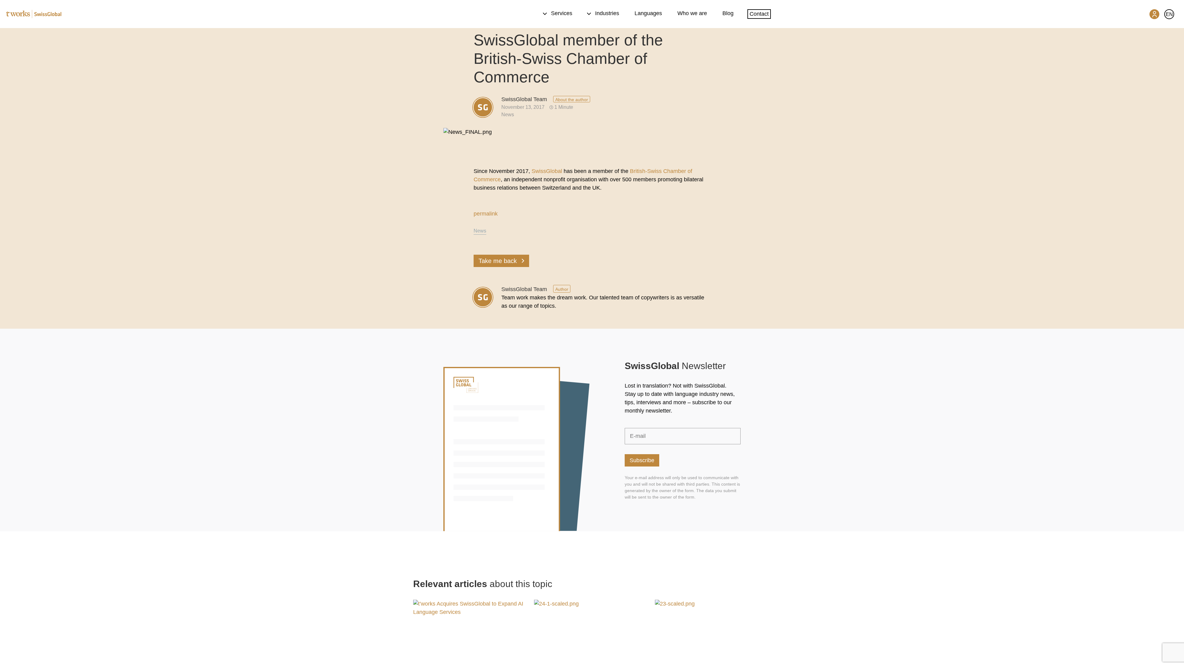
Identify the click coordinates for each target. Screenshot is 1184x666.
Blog (728, 13)
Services (561, 13)
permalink (486, 214)
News (507, 114)
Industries (607, 13)
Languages (648, 13)
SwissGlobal (547, 171)
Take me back (498, 260)
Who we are (692, 13)
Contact (759, 14)
